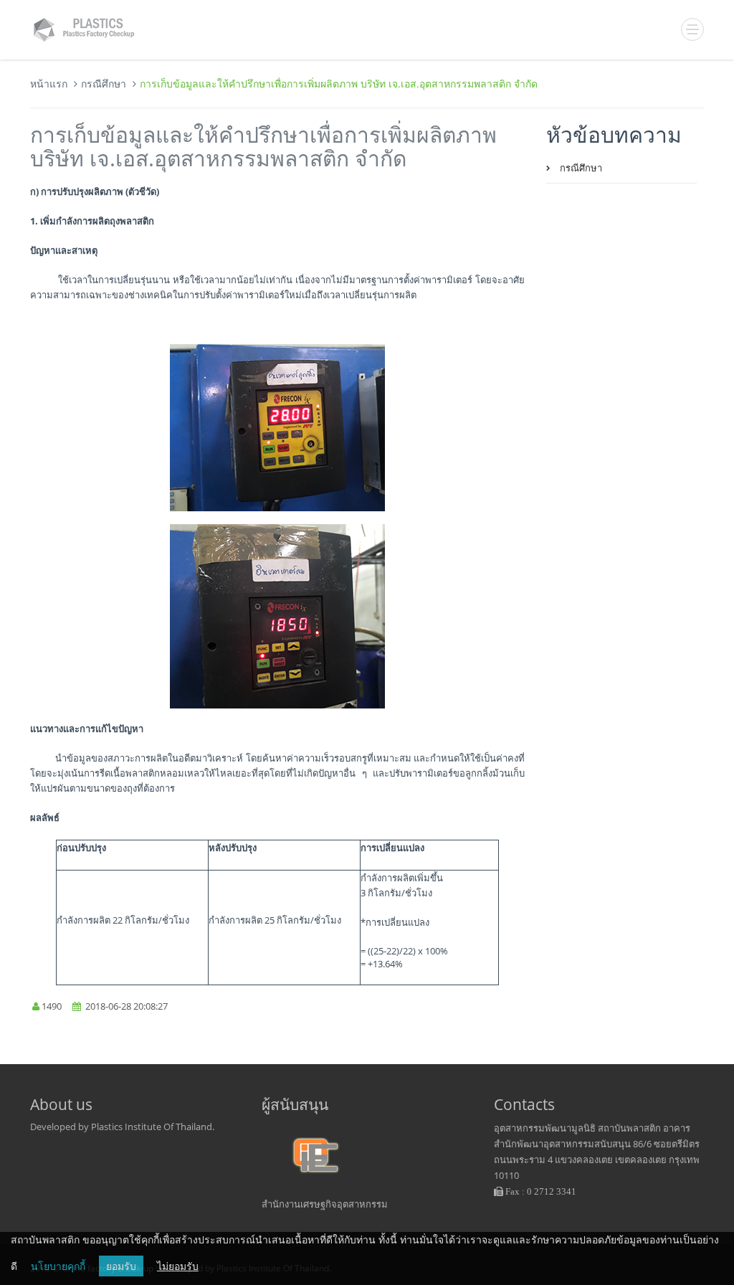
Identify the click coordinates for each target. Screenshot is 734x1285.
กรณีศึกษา (103, 83)
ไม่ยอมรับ (178, 1266)
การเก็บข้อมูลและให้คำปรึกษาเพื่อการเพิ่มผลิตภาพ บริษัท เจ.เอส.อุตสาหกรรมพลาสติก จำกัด (263, 146)
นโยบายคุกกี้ (58, 1266)
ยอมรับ (121, 1266)
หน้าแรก (48, 83)
